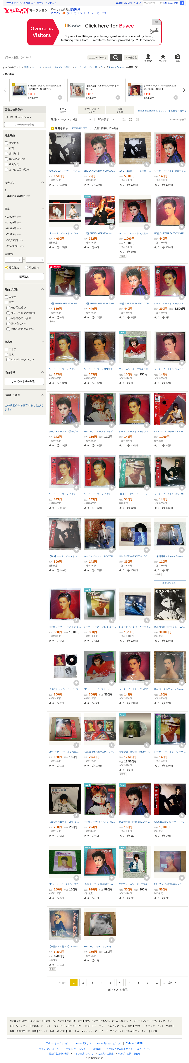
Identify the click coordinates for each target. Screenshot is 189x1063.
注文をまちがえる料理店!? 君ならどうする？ (31, 3)
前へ (6, 90)
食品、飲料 (126, 1026)
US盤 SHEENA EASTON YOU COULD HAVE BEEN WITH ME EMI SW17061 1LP (135, 303)
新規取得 (75, 9)
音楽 (26, 67)
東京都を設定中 (79, 128)
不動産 (129, 1031)
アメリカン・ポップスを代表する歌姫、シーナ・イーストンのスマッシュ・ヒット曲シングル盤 (135, 369)
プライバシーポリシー (50, 1049)
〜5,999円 (13, 228)
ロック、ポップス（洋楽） (58, 67)
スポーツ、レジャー (20, 1026)
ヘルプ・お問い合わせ (129, 1053)
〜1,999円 (13, 216)
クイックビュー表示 (137, 119)
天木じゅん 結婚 (170, 3)
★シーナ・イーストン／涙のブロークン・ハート (135, 233)
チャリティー (141, 1031)
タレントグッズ (89, 1031)
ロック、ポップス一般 (86, 67)
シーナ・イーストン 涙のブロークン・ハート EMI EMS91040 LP (170, 171)
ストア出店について (83, 1053)
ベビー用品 (73, 1031)
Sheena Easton (116, 67)
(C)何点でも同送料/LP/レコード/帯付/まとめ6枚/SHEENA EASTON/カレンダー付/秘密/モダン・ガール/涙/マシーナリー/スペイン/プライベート (100, 751)
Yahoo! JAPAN (124, 2)
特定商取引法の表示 (59, 1053)
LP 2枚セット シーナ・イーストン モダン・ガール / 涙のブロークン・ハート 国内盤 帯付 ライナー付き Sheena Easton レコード (65, 689)
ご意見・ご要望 (106, 1053)
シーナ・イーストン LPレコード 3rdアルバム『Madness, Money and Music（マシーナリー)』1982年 (100, 627)
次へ (183, 90)
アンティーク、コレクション (157, 1021)
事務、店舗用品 (17, 1031)
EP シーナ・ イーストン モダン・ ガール (100, 431)
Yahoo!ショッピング (108, 1043)
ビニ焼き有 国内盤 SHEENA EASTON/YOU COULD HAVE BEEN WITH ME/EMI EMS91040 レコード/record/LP (135, 822)
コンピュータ (37, 1021)
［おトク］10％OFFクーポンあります (86, 13)
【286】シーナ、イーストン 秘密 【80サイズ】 (65, 556)
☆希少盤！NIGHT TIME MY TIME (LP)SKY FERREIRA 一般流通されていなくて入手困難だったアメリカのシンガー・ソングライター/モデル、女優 (135, 751)
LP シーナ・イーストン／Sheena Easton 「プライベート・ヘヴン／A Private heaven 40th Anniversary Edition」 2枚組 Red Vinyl (65, 233)
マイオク (148, 61)
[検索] (182, 3)
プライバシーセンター (77, 1049)
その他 (154, 1031)
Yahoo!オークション (58, 1043)
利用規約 (96, 1049)
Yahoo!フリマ (84, 1043)
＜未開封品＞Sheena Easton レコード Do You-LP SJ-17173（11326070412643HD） (170, 556)
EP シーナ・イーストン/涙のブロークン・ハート (65, 751)
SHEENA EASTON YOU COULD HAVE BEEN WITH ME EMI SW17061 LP (100, 171)
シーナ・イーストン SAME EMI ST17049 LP (100, 369)
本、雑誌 (77, 1021)
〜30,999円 (14, 240)
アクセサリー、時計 (80, 1026)
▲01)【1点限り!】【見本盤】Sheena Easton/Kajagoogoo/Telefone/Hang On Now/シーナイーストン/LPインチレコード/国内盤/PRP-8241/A (135, 171)
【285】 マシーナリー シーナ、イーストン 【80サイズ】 (135, 494)
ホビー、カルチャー (130, 1021)
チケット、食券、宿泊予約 (52, 1031)
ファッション (61, 1026)
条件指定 (131, 57)
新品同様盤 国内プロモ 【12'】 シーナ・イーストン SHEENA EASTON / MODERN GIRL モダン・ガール (170, 627)
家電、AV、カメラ (55, 1021)
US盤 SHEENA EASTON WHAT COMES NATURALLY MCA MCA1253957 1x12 (100, 233)
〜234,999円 (14, 246)
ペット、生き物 (165, 1026)
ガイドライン (143, 1049)
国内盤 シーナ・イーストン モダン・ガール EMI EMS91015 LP (65, 627)
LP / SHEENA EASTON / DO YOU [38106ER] (135, 556)
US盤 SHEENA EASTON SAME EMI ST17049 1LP (170, 233)
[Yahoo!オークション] (26, 9)
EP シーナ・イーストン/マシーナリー (100, 946)
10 (156, 982)
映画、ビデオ (91, 1021)
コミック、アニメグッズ (111, 1031)
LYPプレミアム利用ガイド (119, 1049)
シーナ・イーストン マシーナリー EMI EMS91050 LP (170, 751)
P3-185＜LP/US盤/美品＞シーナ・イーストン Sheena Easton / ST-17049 (170, 884)
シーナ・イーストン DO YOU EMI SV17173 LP (100, 556)
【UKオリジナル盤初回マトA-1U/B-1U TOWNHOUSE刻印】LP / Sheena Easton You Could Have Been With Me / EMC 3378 (100, 884)
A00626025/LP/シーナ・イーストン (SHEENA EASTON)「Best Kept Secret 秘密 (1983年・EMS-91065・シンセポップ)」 (170, 822)
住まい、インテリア (145, 1026)
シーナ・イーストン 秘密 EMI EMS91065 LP (170, 494)
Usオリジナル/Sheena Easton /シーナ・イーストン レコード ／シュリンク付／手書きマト (170, 689)
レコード (36, 67)
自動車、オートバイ (42, 1026)
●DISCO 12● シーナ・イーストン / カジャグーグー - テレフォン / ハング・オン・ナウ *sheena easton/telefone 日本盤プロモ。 (65, 171)
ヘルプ (137, 2)
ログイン (56, 13)
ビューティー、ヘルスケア (105, 1026)
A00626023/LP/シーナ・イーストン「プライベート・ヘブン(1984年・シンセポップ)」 (170, 431)
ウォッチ (163, 61)
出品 (178, 61)
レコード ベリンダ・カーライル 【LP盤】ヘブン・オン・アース (135, 627)
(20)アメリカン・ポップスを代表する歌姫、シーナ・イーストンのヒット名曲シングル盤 (135, 884)
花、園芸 (32, 1031)
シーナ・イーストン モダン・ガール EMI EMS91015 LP (170, 303)
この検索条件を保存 (24, 124)
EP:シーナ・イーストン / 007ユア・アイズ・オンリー (65, 884)
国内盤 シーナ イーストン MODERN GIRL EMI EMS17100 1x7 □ (100, 822)
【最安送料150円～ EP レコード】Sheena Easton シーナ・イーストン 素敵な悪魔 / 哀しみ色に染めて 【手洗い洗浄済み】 (65, 822)
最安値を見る (169, 583)
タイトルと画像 (124, 119)
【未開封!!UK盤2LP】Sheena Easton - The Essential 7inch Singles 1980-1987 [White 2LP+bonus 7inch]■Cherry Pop (65, 946)
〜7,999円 (13, 234)
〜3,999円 (13, 222)
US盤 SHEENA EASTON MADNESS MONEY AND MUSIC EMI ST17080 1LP (65, 303)
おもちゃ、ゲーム (109, 1021)
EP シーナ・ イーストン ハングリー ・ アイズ (100, 689)
